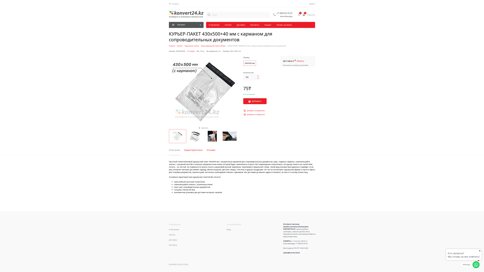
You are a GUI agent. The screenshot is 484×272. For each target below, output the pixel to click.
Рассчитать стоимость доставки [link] (295, 65)
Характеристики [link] (193, 150)
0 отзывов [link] (191, 51)
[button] (235, 136)
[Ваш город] (479, 250)
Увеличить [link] (204, 128)
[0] (299, 15)
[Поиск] (209, 15)
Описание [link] (174, 150)
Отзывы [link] (211, 150)
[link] (174, 3)
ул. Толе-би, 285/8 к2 (299, 241)
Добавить (257, 101)
